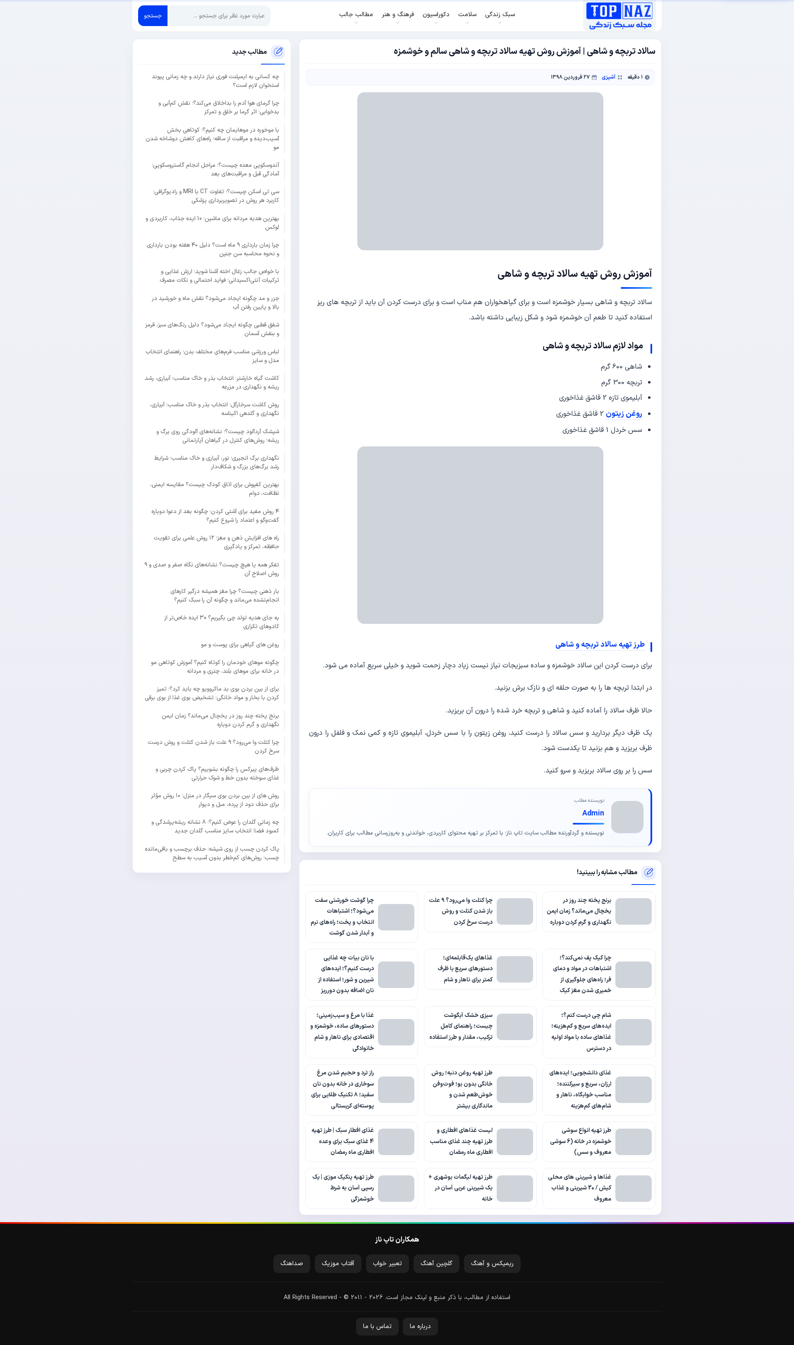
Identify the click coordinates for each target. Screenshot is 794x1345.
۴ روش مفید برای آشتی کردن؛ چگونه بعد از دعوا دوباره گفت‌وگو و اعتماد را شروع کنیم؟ (215, 516)
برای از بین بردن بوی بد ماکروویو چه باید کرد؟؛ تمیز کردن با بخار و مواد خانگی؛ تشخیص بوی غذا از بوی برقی (212, 693)
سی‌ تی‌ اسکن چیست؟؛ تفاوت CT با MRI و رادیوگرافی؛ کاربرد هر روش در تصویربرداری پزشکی (216, 196)
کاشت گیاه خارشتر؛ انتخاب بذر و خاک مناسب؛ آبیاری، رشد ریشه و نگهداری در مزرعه (212, 382)
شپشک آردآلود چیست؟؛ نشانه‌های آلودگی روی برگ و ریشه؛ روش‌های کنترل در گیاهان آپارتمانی (217, 435)
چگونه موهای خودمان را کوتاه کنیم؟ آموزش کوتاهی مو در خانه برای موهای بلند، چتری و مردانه (215, 667)
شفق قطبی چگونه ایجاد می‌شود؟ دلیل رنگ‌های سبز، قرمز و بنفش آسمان (212, 329)
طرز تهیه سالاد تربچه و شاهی (600, 644)
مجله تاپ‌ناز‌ (619, 15)
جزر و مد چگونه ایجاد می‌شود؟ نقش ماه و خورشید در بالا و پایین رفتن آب (215, 303)
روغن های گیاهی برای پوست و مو (240, 644)
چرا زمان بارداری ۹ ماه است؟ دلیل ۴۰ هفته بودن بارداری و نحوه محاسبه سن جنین (213, 249)
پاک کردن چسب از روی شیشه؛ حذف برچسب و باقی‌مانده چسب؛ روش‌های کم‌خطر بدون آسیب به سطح (212, 853)
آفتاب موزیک (338, 1263)
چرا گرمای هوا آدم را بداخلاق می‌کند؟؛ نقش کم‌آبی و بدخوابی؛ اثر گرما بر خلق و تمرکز (218, 107)
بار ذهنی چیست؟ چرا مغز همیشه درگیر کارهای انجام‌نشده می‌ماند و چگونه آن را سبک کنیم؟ (224, 595)
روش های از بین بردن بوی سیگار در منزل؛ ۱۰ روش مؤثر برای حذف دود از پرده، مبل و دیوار (215, 800)
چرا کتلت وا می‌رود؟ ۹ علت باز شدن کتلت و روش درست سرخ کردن (213, 746)
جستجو (153, 16)
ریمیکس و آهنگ (492, 1263)
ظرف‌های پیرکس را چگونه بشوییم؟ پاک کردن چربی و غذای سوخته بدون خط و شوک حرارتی (217, 773)
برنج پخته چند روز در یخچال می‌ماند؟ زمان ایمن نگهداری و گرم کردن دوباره (220, 720)
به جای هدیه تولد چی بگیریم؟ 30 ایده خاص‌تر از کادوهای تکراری (221, 622)
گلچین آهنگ (436, 1263)
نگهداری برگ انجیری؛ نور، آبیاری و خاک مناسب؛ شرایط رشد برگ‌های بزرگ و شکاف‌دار (216, 462)
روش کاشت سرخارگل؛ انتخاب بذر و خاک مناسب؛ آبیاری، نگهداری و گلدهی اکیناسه (214, 409)
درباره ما (420, 1326)
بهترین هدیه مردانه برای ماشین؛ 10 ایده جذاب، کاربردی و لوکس (212, 222)
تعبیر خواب (387, 1263)
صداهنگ (291, 1263)
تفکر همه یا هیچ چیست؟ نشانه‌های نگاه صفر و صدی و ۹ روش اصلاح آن (211, 569)
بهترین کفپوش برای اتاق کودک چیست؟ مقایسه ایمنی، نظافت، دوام (214, 489)
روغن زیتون (624, 414)
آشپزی (608, 77)
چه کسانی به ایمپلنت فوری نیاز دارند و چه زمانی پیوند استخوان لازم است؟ (215, 81)
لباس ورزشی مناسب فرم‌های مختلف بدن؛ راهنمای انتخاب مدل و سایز (212, 355)
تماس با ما (377, 1326)
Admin (593, 813)
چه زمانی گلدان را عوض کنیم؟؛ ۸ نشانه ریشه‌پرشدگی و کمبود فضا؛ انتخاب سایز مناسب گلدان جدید (215, 826)
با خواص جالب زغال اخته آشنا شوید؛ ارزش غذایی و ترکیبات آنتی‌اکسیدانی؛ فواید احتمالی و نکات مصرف (219, 276)
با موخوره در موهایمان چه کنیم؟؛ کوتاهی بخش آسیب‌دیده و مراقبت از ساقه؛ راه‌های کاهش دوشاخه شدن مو (212, 138)
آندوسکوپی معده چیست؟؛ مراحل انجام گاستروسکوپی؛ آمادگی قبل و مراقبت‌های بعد (215, 169)
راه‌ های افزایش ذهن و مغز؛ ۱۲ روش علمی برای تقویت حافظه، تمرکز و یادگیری (216, 542)
